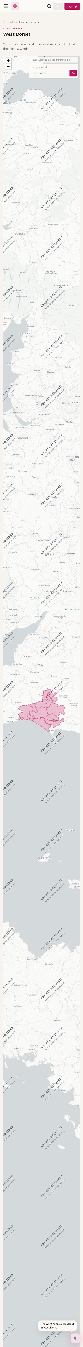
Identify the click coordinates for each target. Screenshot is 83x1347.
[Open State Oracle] (75, 1337)
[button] (8, 61)
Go (73, 73)
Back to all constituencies (23, 22)
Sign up (72, 6)
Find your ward (39, 67)
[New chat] (58, 6)
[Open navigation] (5, 6)
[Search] (49, 6)
